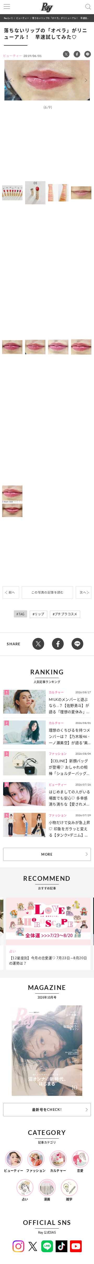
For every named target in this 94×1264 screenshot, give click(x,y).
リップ (39, 614)
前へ (12, 592)
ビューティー (22, 18)
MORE (46, 854)
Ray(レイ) (8, 18)
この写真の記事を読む (47, 592)
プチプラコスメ (66, 614)
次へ (83, 592)
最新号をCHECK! (47, 1109)
